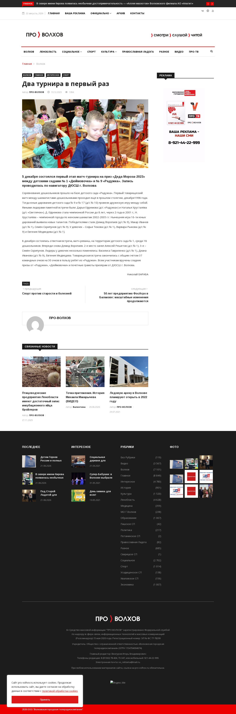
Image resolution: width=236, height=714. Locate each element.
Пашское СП (128, 524)
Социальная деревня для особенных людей (101, 460)
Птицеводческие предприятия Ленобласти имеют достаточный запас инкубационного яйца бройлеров (40, 401)
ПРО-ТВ (194, 51)
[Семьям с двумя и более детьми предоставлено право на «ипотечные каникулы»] (176, 482)
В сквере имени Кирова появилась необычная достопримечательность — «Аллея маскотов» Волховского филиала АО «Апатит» (114, 3)
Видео (179, 51)
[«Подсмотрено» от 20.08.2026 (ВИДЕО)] (191, 496)
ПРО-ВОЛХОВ (36, 92)
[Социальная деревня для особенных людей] (79, 462)
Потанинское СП (130, 536)
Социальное (71, 51)
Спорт (91, 51)
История (126, 487)
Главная (54, 13)
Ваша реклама (75, 13)
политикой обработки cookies (60, 691)
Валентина (79, 407)
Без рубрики (128, 457)
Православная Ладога (138, 51)
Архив (121, 13)
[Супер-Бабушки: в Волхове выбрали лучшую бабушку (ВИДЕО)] (79, 479)
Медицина (127, 505)
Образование (128, 518)
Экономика (127, 584)
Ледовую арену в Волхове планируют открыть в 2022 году (128, 397)
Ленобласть (48, 51)
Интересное (53, 75)
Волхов (29, 51)
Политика (126, 530)
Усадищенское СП (131, 572)
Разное (164, 51)
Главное (39, 75)
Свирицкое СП (129, 554)
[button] (208, 4)
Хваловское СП (129, 578)
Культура (108, 51)
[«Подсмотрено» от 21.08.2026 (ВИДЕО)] (191, 482)
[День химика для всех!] (79, 496)
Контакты (137, 13)
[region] (45, 691)
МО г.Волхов (128, 511)
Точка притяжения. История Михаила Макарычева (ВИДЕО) (85, 397)
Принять (45, 699)
